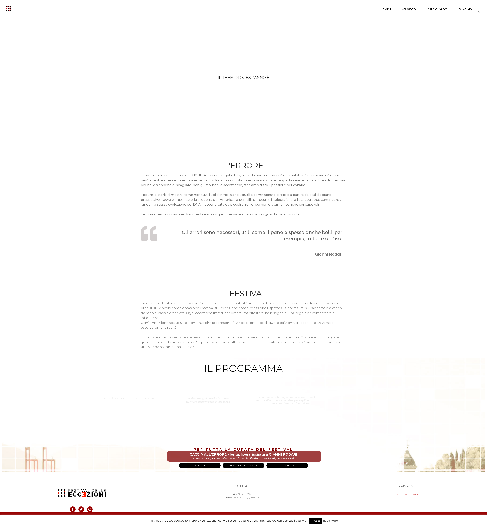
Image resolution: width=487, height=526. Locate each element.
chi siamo (409, 8)
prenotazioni (437, 8)
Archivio (465, 8)
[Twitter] (81, 509)
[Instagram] (90, 509)
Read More (330, 520)
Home (387, 8)
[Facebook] (73, 509)
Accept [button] (316, 520)
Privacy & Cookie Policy (405, 494)
